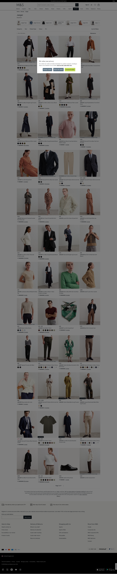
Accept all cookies (70, 69)
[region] (59, 65)
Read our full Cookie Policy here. (64, 65)
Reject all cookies (58, 69)
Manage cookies (47, 69)
